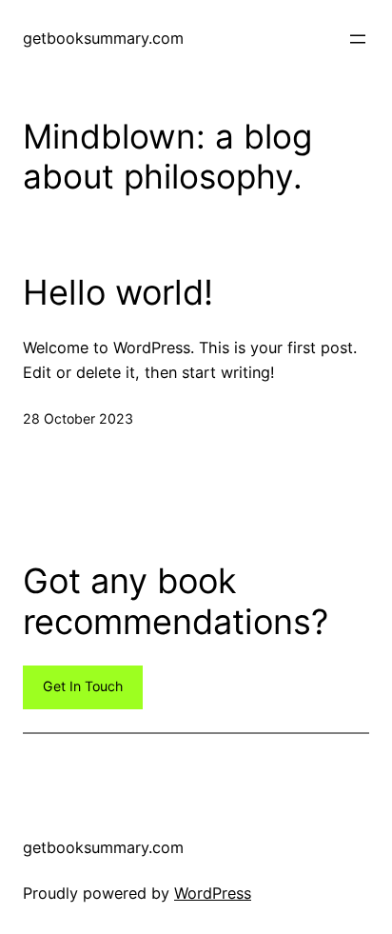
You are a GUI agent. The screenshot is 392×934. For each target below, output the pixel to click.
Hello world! (118, 292)
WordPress (212, 893)
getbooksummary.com (103, 38)
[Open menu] (357, 39)
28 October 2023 (78, 418)
